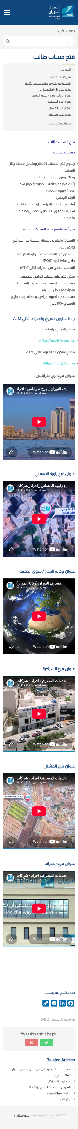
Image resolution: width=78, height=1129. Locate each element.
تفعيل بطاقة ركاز (59, 1081)
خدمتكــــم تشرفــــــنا (60, 123)
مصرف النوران (20, 1115)
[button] (46, 1042)
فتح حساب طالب (60, 77)
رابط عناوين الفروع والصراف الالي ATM (48, 83)
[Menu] (13, 12)
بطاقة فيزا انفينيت (59, 1093)
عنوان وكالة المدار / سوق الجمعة (51, 95)
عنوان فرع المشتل (59, 107)
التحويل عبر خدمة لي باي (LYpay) (50, 1087)
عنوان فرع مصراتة (60, 114)
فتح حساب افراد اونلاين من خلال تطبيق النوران (41, 1069)
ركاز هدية (64, 1099)
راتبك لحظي (63, 1075)
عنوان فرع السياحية (59, 101)
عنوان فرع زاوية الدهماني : (55, 89)
